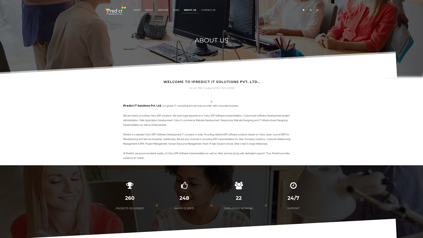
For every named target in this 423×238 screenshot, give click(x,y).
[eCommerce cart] (303, 10)
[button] (311, 10)
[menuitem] (137, 10)
